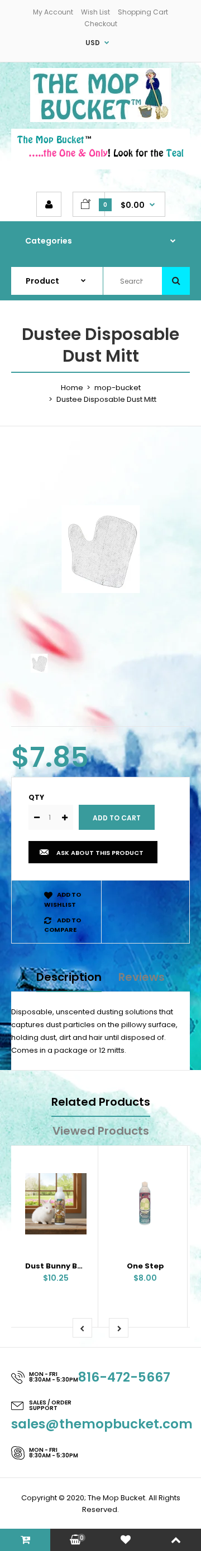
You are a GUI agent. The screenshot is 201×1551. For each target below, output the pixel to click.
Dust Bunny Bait (57, 1266)
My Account (53, 12)
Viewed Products (100, 1131)
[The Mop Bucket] (100, 119)
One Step (145, 1266)
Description (69, 977)
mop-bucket (117, 387)
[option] (100, 549)
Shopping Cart (143, 12)
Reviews (141, 977)
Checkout (100, 23)
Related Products (100, 1102)
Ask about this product (99, 852)
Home (72, 387)
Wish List (95, 12)
